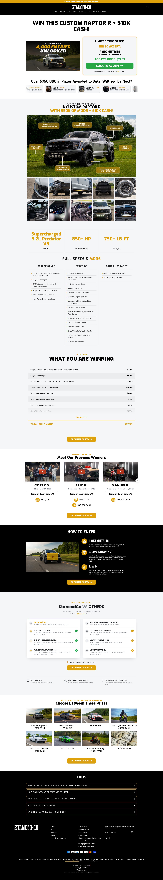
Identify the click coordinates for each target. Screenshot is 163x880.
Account (83, 11)
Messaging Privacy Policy (86, 844)
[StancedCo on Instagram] (106, 838)
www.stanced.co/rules (72, 861)
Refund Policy (82, 835)
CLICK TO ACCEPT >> (109, 66)
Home (55, 11)
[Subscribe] (132, 832)
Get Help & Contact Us (100, 11)
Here (118, 71)
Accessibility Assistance (86, 847)
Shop (62, 11)
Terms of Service (83, 829)
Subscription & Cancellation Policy (89, 838)
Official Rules (82, 827)
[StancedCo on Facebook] (110, 838)
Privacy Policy (82, 832)
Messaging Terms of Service (87, 841)
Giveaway (72, 11)
